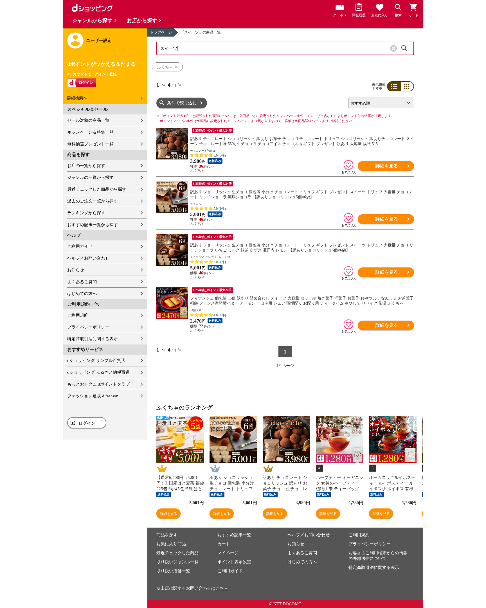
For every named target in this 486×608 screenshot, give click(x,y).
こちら (221, 588)
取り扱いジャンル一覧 (177, 562)
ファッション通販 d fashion (92, 396)
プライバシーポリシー (88, 327)
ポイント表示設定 (234, 562)
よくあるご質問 (82, 282)
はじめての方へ (82, 293)
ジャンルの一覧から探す (90, 177)
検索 (404, 48)
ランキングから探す (86, 213)
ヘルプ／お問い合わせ (88, 258)
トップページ (161, 32)
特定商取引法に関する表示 (92, 339)
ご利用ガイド (80, 246)
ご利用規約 (77, 315)
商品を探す (166, 535)
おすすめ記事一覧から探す (92, 224)
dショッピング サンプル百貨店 (96, 360)
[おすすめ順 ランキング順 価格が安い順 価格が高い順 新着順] (379, 103)
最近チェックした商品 (177, 553)
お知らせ (75, 270)
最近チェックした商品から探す (96, 189)
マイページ (227, 553)
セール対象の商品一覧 (88, 120)
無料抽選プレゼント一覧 (90, 144)
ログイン (86, 423)
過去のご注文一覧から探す (92, 201)
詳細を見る (386, 165)
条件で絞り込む (182, 103)
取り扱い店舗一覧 (173, 571)
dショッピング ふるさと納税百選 (98, 372)
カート (223, 544)
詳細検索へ (77, 98)
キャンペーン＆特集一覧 (90, 132)
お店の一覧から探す (86, 165)
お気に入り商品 (171, 544)
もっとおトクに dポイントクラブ (98, 384)
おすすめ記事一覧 (234, 535)
